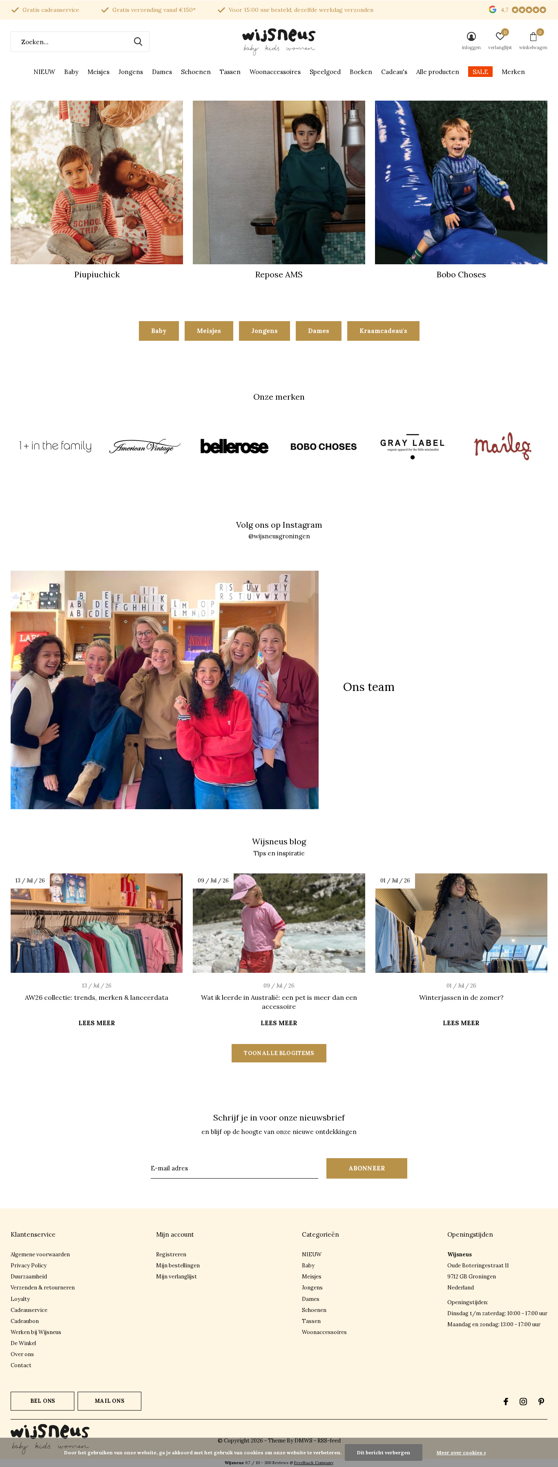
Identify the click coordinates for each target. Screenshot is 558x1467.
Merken (513, 72)
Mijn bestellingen (178, 1265)
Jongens (130, 72)
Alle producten (437, 72)
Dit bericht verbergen (383, 1452)
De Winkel (23, 1343)
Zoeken (138, 42)
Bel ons (42, 1400)
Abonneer (367, 1168)
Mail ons (109, 1400)
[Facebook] (506, 1402)
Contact (21, 1365)
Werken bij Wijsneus (36, 1332)
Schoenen (196, 72)
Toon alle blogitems (279, 1053)
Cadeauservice (29, 1310)
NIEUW (44, 72)
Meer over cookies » (461, 1452)
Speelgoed (325, 72)
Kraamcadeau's (383, 331)
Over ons (22, 1354)
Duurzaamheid (29, 1276)
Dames (162, 72)
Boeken (361, 72)
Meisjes (98, 72)
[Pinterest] (541, 1402)
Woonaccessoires (275, 72)
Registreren (171, 1254)
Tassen (230, 72)
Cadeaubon (25, 1321)
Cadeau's (394, 72)
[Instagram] (523, 1402)
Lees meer (96, 1023)
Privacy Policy (29, 1265)
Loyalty (20, 1299)
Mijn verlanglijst (176, 1276)
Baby (71, 72)
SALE (480, 72)
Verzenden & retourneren (43, 1287)
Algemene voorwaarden (40, 1254)
